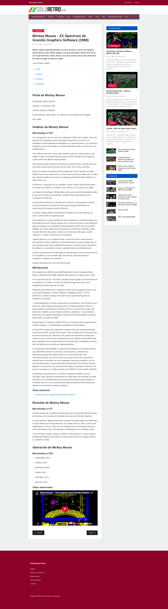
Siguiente (39, 532)
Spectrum (60, 17)
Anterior (91, 532)
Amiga (90, 17)
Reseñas (39, 79)
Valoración (39, 84)
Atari (97, 17)
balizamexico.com (79, 17)
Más (126, 17)
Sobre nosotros (34, 576)
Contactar (33, 583)
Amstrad (51, 17)
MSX (68, 17)
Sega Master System (115, 17)
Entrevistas (114, 46)
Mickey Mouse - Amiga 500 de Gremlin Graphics (55, 395)
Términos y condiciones (37, 572)
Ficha (37, 69)
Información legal (35, 580)
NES (103, 17)
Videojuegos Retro (38, 17)
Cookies (32, 569)
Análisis (38, 74)
